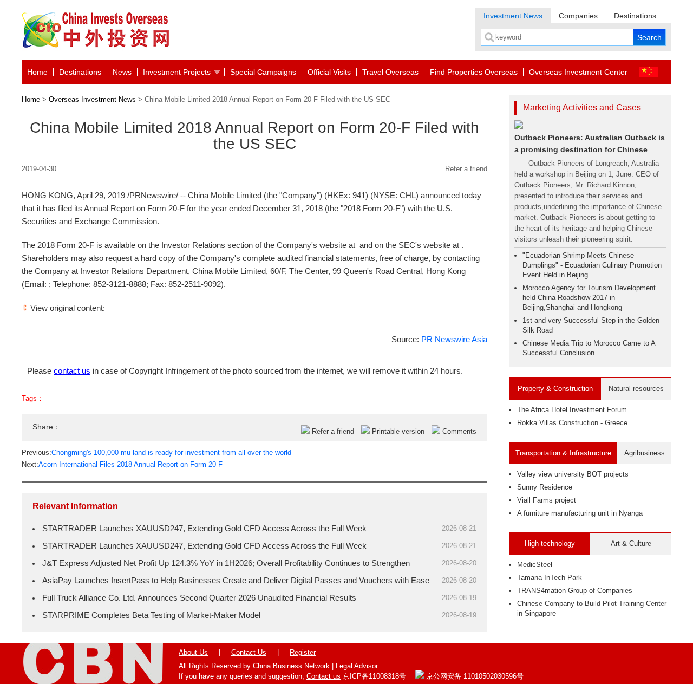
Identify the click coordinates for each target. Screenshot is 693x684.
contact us (72, 370)
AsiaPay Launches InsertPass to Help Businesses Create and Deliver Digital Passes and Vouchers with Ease (235, 580)
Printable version (398, 431)
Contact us (323, 676)
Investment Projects (177, 72)
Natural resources (636, 389)
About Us (193, 652)
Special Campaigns (263, 72)
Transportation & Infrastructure (563, 453)
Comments (459, 431)
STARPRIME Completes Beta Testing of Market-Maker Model (151, 615)
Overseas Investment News (92, 99)
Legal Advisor (357, 666)
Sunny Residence (544, 487)
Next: (122, 464)
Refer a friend (466, 169)
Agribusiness (644, 453)
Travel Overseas (390, 72)
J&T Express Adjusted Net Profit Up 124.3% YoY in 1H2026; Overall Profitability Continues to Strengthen (226, 563)
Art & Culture (631, 543)
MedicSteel (534, 565)
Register (303, 652)
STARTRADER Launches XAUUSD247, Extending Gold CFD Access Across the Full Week (204, 528)
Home (37, 72)
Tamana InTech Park (549, 578)
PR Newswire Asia (454, 339)
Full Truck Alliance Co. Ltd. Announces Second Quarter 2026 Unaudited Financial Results (199, 597)
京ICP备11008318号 (374, 676)
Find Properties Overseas (474, 72)
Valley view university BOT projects (573, 474)
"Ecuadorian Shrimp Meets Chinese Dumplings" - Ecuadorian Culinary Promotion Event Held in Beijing (592, 265)
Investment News (512, 15)
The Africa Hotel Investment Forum (572, 410)
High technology (550, 543)
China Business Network (291, 666)
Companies (578, 15)
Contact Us (248, 652)
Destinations (635, 15)
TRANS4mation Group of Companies (574, 591)
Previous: (156, 452)
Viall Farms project (546, 500)
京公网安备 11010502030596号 (474, 676)
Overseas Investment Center (578, 72)
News (122, 72)
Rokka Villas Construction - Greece (572, 423)
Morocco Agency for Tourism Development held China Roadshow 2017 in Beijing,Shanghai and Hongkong (589, 297)
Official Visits (329, 72)
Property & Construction (555, 389)
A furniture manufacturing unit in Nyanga (580, 513)
